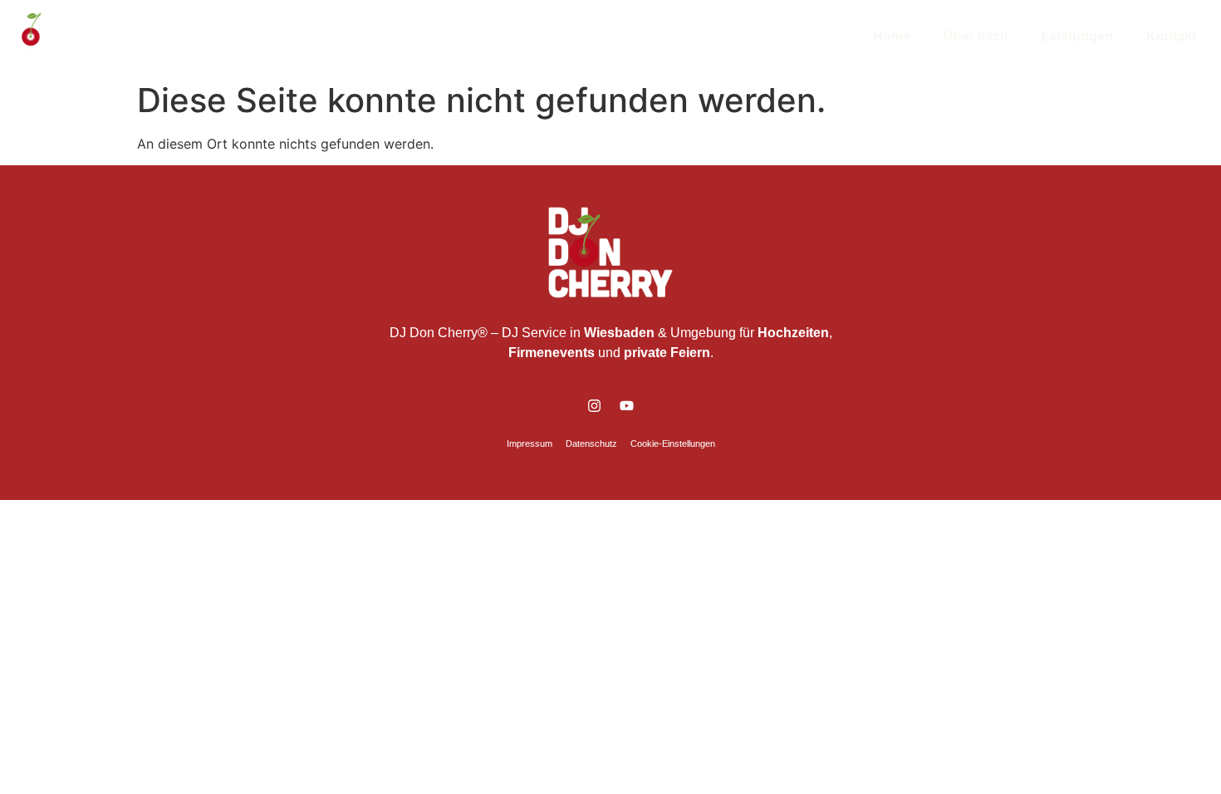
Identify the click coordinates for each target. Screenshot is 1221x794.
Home (891, 36)
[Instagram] (595, 406)
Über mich (976, 36)
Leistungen (1077, 36)
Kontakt (1171, 36)
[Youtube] (627, 406)
